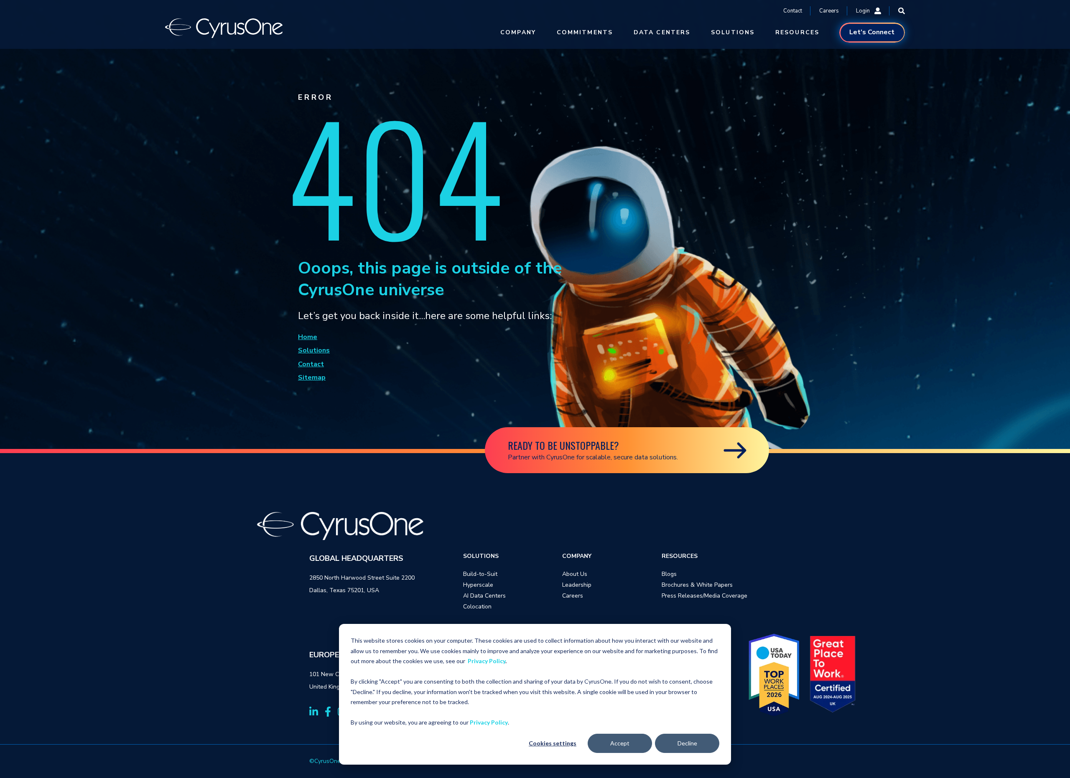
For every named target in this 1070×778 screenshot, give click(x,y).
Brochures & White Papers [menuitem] (697, 585)
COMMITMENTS (585, 32)
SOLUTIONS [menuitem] (481, 556)
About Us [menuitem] (574, 574)
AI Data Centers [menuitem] (484, 596)
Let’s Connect (871, 32)
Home (307, 337)
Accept (619, 743)
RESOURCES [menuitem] (680, 556)
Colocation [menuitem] (477, 607)
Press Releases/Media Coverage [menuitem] (704, 596)
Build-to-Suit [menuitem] (480, 574)
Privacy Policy (486, 660)
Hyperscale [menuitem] (478, 585)
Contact (792, 11)
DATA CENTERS (662, 32)
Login (863, 11)
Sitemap (312, 377)
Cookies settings (552, 743)
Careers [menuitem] (572, 596)
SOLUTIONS (732, 32)
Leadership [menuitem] (576, 585)
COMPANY (518, 32)
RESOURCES (797, 32)
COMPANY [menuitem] (576, 556)
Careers (829, 11)
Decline (687, 743)
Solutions (314, 350)
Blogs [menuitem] (669, 574)
